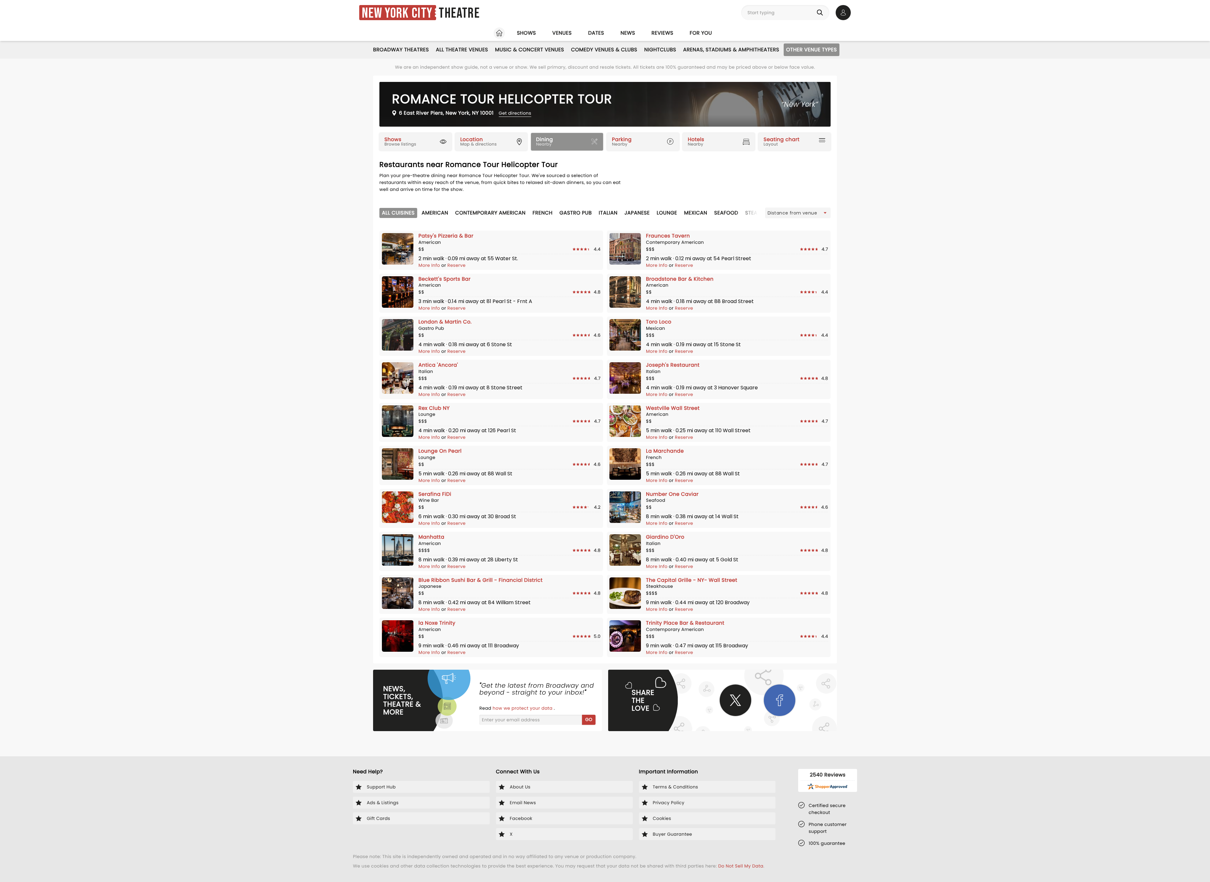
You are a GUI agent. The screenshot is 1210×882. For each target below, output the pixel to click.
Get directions (515, 113)
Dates (596, 33)
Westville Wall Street (673, 408)
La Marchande (665, 451)
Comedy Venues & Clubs (604, 49)
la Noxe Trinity (436, 623)
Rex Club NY (434, 408)
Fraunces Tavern (668, 235)
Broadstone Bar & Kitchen (679, 279)
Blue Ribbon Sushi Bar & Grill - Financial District (480, 580)
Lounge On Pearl (440, 451)
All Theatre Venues (462, 49)
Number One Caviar (672, 494)
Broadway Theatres (401, 49)
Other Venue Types (811, 49)
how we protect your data (523, 708)
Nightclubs (660, 49)
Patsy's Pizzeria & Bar (445, 235)
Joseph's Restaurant (673, 365)
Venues (562, 33)
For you (701, 33)
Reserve (456, 265)
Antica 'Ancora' (438, 365)
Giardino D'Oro (665, 537)
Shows (526, 33)
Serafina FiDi (434, 494)
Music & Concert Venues (529, 49)
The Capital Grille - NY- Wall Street (691, 580)
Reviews (662, 33)
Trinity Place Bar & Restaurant (685, 623)
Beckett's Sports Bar (444, 279)
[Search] (821, 13)
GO (588, 719)
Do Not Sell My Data (740, 866)
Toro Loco (658, 321)
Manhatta (431, 537)
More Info (429, 265)
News (627, 33)
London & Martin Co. (445, 321)
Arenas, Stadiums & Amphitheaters (731, 49)
